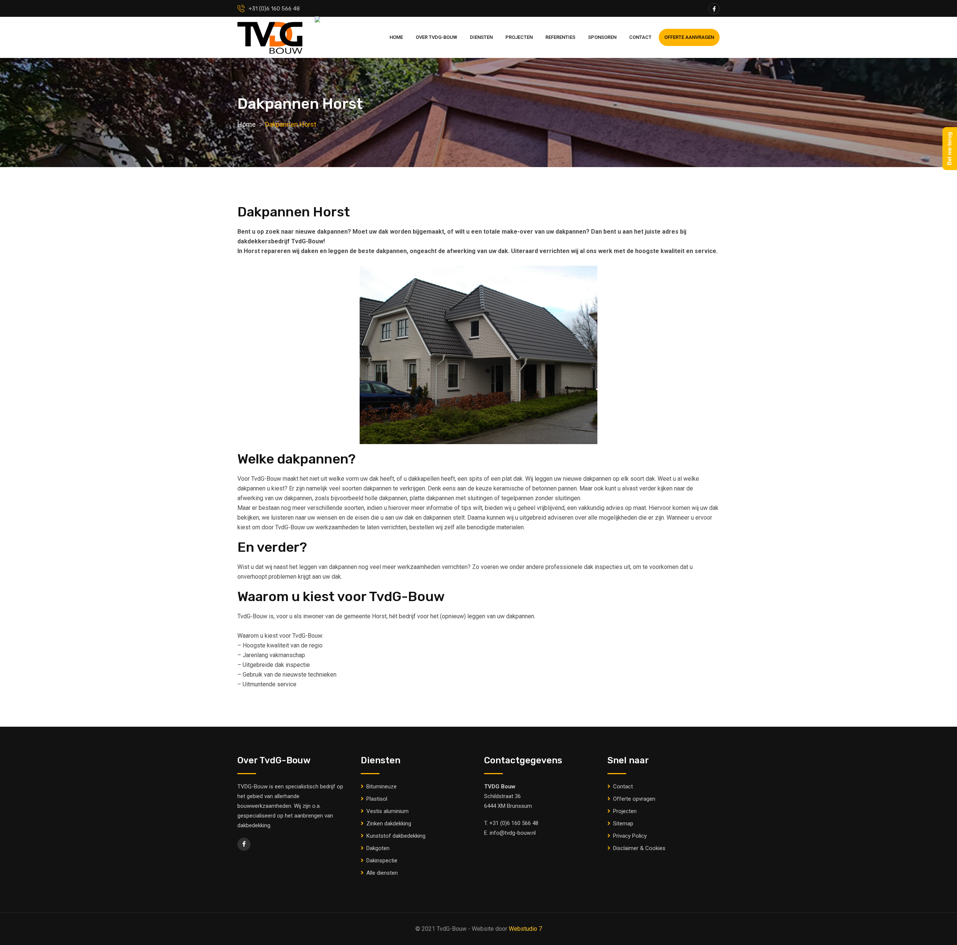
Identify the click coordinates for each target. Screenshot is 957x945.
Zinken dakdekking (388, 823)
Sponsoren (602, 37)
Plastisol (376, 798)
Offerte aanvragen (689, 37)
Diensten (481, 37)
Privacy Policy (630, 835)
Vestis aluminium (387, 811)
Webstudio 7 (525, 928)
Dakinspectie (381, 860)
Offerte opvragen (634, 798)
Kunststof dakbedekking (395, 835)
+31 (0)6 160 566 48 (513, 823)
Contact (640, 37)
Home (396, 37)
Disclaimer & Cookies (639, 848)
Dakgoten (378, 848)
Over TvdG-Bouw (436, 37)
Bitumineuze (381, 786)
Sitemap (623, 823)
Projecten (519, 37)
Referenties (560, 37)
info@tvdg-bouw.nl (513, 832)
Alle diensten (382, 872)
